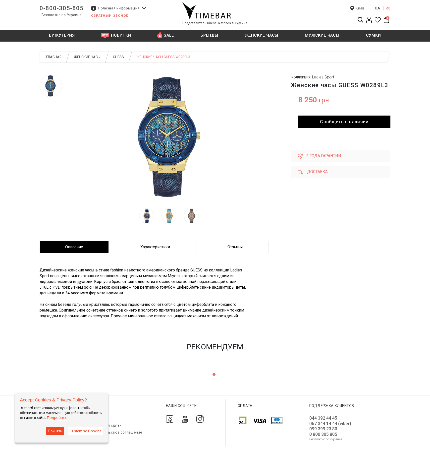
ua (377, 8)
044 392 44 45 (323, 418)
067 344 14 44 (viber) (330, 423)
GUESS (118, 57)
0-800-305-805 (62, 8)
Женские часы (87, 57)
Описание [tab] (74, 247)
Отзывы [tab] (235, 247)
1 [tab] (214, 374)
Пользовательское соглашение (113, 432)
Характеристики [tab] (155, 247)
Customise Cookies (85, 431)
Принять (55, 431)
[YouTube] (185, 418)
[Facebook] (169, 418)
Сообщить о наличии (344, 121)
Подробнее (57, 417)
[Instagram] (200, 418)
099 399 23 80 (323, 428)
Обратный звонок (109, 15)
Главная (53, 57)
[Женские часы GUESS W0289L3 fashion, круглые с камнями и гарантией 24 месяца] (51, 86)
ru (388, 8)
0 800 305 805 (323, 434)
